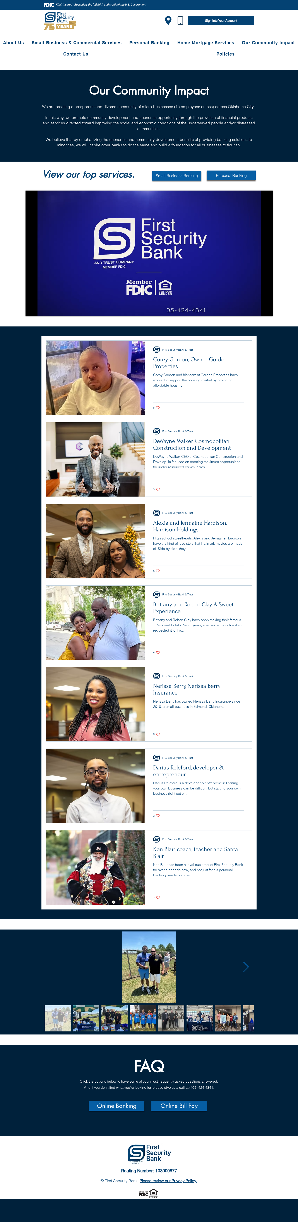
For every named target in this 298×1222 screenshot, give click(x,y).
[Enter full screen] (267, 310)
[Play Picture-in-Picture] (259, 310)
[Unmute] (38, 310)
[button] (116, 1106)
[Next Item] (246, 967)
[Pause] (31, 310)
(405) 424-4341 (201, 1087)
